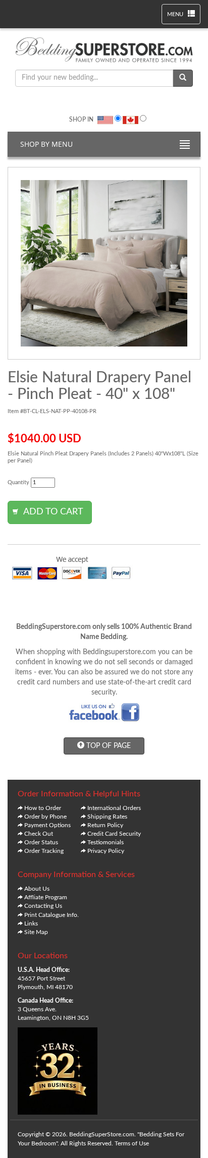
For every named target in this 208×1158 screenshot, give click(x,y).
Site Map (36, 932)
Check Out (38, 834)
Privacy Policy (105, 851)
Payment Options (47, 825)
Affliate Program (45, 897)
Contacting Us (43, 906)
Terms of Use (132, 1143)
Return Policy (105, 825)
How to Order (42, 808)
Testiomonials (105, 842)
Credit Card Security (114, 834)
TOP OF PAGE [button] (107, 745)
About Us (36, 889)
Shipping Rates (107, 817)
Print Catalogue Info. (51, 915)
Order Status (41, 842)
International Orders (114, 808)
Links (31, 923)
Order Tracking (44, 851)
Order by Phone (45, 817)
